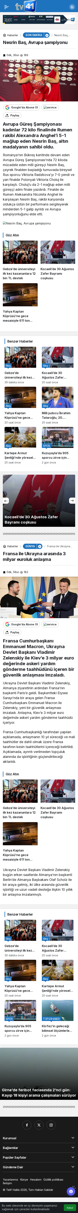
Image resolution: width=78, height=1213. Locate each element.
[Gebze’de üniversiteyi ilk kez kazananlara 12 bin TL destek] (20, 260)
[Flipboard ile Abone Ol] (50, 107)
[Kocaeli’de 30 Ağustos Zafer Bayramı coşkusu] (58, 260)
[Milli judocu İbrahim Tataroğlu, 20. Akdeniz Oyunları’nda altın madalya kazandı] (57, 405)
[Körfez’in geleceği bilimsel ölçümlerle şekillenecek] (57, 1018)
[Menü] (6, 7)
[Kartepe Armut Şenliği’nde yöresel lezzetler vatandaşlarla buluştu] (20, 445)
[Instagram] (51, 1125)
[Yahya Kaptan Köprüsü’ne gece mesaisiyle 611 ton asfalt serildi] (20, 303)
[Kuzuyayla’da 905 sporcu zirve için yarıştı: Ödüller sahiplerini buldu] (57, 445)
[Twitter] (39, 1125)
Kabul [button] (70, 1207)
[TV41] (25, 7)
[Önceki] (6, 501)
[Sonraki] (72, 501)
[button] (72, 7)
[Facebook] (26, 1125)
